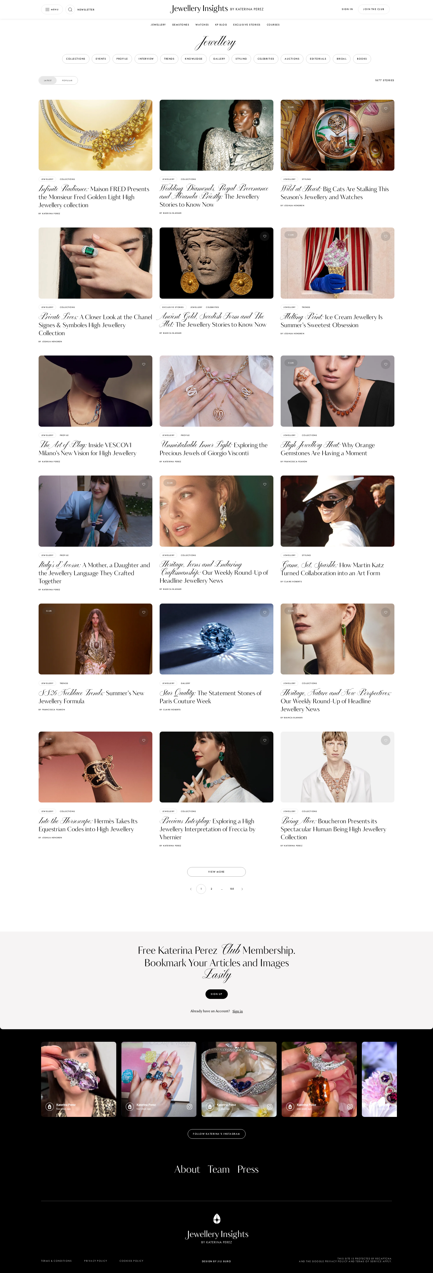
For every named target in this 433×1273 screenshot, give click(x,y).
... (222, 888)
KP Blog (221, 24)
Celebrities (212, 307)
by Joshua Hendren (292, 205)
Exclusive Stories (247, 24)
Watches (202, 24)
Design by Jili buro (216, 1261)
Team (219, 1169)
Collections (67, 179)
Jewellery (158, 24)
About (187, 1169)
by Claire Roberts (291, 581)
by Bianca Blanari (171, 213)
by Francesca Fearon (294, 461)
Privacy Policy (95, 1260)
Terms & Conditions (56, 1260)
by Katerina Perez (49, 213)
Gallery (185, 683)
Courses (273, 24)
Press (248, 1169)
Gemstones (180, 24)
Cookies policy (131, 1260)
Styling (306, 179)
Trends (306, 307)
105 (232, 888)
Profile (64, 435)
